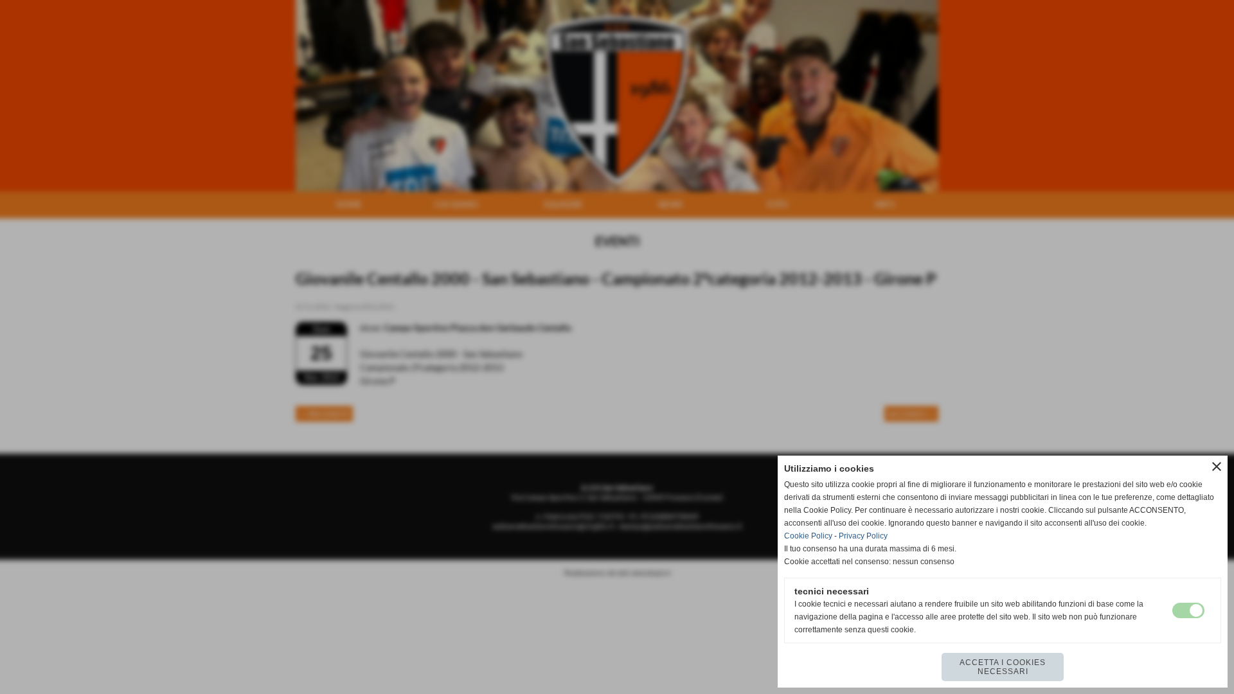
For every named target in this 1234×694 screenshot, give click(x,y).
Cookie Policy (808, 535)
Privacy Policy (863, 535)
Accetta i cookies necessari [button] (1003, 667)
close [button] (1216, 466)
